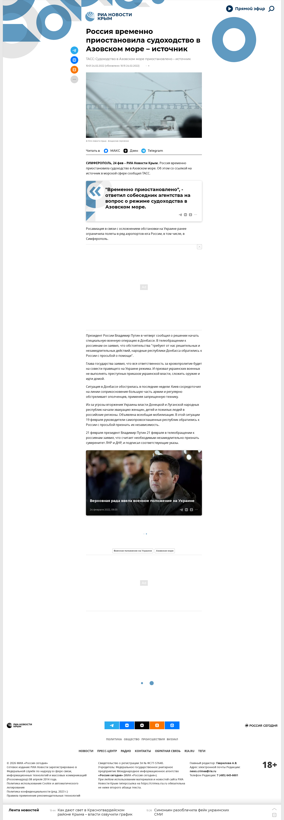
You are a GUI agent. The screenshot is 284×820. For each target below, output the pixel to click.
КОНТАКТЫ (143, 751)
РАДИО (126, 751)
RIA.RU (189, 751)
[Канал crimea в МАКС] (172, 725)
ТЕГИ (201, 751)
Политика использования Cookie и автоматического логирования (42, 785)
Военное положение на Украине (133, 550)
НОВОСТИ (86, 751)
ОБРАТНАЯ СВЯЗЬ (168, 751)
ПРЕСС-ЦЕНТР (107, 751)
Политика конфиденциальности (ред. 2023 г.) (37, 792)
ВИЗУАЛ (172, 739)
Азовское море (164, 550)
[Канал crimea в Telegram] (112, 725)
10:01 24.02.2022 (95, 65)
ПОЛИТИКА (114, 739)
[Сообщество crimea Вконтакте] (127, 725)
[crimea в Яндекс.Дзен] (142, 725)
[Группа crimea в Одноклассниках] (157, 725)
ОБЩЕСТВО (131, 739)
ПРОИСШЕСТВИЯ (153, 739)
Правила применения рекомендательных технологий (43, 796)
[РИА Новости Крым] (108, 16)
